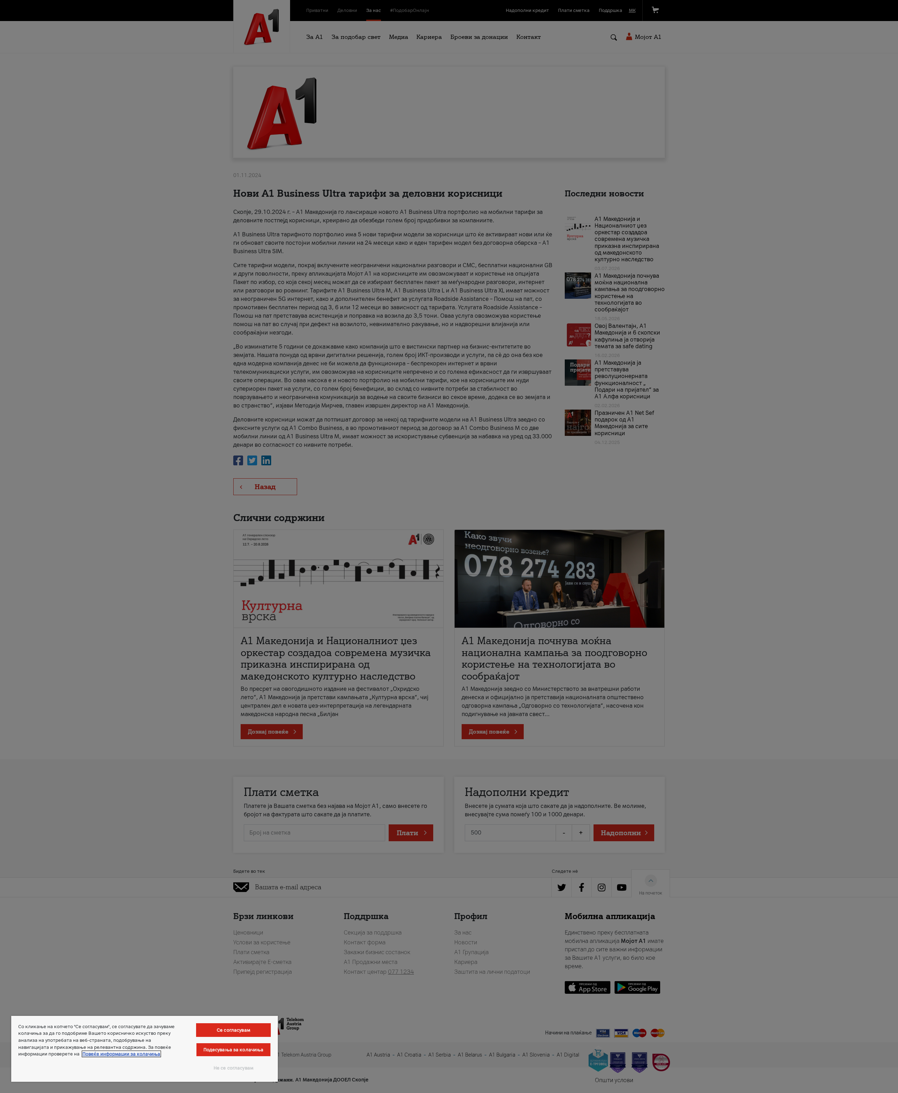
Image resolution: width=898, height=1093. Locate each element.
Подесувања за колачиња (233, 1049)
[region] (144, 1049)
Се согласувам (233, 1030)
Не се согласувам (233, 1068)
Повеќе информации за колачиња (121, 1054)
